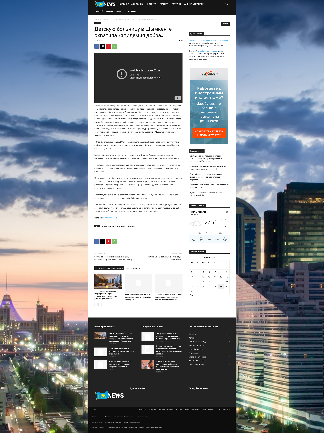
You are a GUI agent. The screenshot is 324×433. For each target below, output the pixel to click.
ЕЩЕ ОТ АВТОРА (133, 268)
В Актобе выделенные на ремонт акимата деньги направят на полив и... (120, 364)
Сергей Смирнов (104, 11)
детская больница (108, 226)
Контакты (131, 11)
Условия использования (136, 427)
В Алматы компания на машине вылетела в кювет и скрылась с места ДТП (138, 297)
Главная (164, 4)
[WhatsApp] (114, 46)
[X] (102, 46)
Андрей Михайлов (194, 4)
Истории (176, 4)
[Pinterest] (108, 46)
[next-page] (100, 304)
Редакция (108, 417)
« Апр (191, 295)
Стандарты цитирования (113, 422)
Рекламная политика (141, 417)
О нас (119, 11)
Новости (151, 4)
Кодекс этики (118, 417)
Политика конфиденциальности (117, 427)
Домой (96, 19)
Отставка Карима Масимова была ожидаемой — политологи (209, 186)
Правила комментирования (131, 422)
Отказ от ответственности (154, 427)
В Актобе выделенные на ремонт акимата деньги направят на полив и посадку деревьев (168, 297)
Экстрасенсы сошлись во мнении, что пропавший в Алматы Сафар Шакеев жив (168, 336)
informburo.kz (110, 218)
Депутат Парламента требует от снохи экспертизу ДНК (207, 194)
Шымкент (131, 226)
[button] (227, 4)
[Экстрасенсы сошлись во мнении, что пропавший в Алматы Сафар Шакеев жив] (147, 336)
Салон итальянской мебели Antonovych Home (208, 40)
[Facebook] (96, 46)
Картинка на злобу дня (131, 4)
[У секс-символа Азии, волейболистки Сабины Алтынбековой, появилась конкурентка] (147, 364)
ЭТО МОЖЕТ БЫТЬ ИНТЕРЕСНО (109, 268)
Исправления (128, 417)
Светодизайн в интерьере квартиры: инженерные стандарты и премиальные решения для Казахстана (207, 158)
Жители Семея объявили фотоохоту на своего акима (165, 258)
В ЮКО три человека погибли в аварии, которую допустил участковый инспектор (113, 258)
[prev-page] (96, 304)
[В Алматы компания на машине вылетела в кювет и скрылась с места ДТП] (138, 283)
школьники (121, 226)
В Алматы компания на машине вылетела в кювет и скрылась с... (121, 351)
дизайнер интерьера (207, 51)
